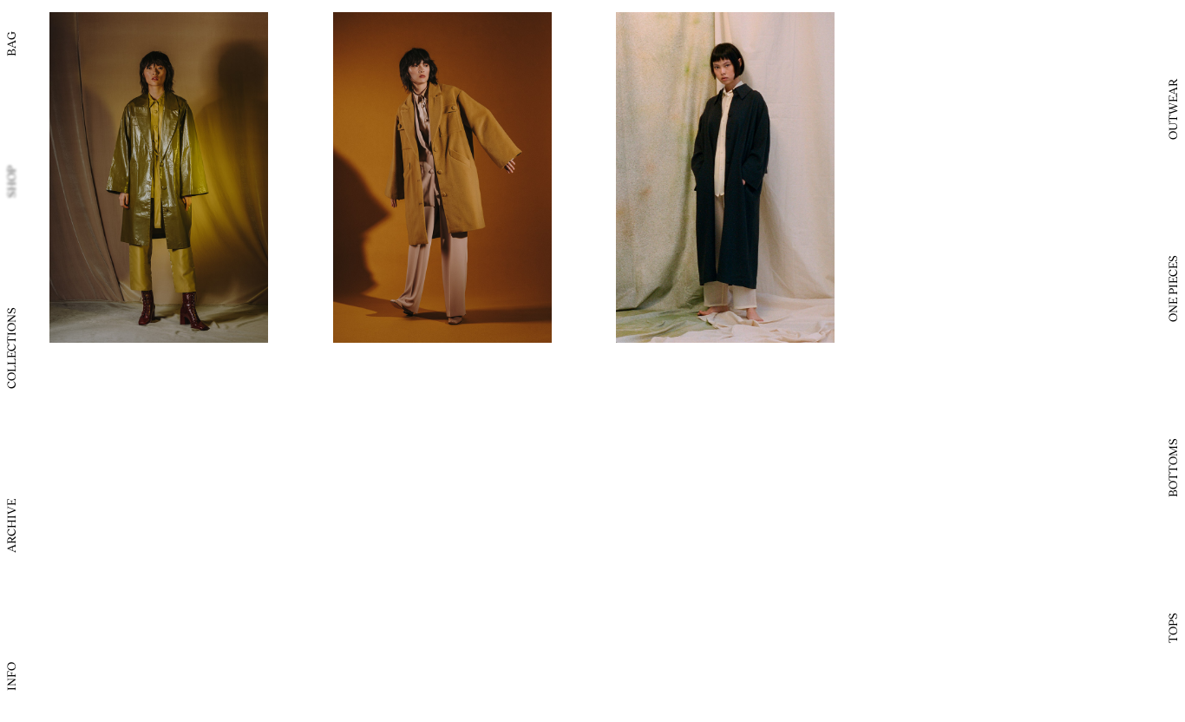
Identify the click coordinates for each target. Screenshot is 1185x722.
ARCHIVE (10, 526)
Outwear (1172, 109)
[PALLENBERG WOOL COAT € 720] (442, 177)
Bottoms (1172, 467)
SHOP (10, 182)
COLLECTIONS (10, 349)
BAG (10, 43)
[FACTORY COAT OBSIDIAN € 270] (725, 177)
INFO (10, 676)
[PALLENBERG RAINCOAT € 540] (158, 177)
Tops (1172, 628)
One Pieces (1172, 288)
